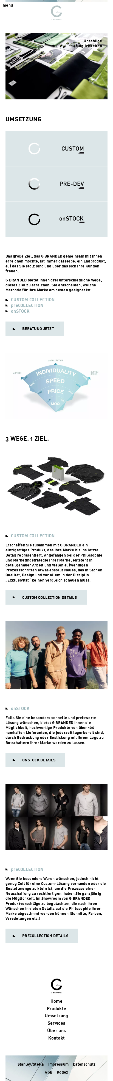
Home (56, 1001)
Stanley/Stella (31, 1064)
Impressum (58, 1064)
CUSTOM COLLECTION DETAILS (49, 597)
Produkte (56, 1008)
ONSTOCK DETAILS (38, 760)
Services (56, 1023)
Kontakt (56, 1038)
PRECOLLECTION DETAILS (45, 935)
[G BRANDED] (56, 12)
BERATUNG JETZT (38, 328)
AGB (48, 1072)
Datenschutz (84, 1064)
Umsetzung (56, 1015)
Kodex (62, 1072)
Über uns (56, 1030)
